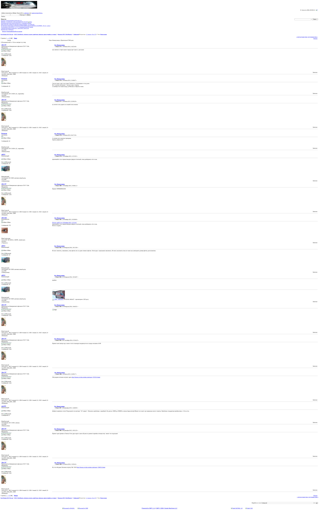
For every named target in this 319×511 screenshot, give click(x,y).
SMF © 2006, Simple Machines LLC (166, 508)
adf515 (3, 154)
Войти (13, 31)
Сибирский (76, 34)
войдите (26, 13)
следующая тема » (313, 37)
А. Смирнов (88, 34)
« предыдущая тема (301, 37)
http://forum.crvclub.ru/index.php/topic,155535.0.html (86, 377)
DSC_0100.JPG (58, 299)
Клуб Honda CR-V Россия (7, 34)
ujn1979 (3, 406)
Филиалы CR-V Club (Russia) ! (65, 34)
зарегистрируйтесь (37, 13)
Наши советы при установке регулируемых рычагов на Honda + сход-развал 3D (17, 24)
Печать (315, 38)
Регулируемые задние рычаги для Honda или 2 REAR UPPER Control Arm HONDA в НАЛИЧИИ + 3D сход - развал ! (26, 25)
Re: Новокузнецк (59, 45)
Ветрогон (4, 78)
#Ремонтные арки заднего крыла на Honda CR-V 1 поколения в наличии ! (16, 23)
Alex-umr (4, 217)
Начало (4, 31)
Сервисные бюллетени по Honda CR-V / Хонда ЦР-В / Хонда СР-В (15, 28)
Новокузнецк (103, 34)
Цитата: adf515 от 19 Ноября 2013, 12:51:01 (64, 222)
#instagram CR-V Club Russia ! (7, 29)
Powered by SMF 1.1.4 (148, 508)
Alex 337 (94, 34)
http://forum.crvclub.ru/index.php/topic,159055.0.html (91, 467)
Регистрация (18, 31)
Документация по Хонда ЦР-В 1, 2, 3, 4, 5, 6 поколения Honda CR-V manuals (17, 27)
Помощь (9, 31)
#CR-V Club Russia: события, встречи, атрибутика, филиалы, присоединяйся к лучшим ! (35, 34)
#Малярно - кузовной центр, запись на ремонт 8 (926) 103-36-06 (14, 21)
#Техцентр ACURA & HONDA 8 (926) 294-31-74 (11, 20)
